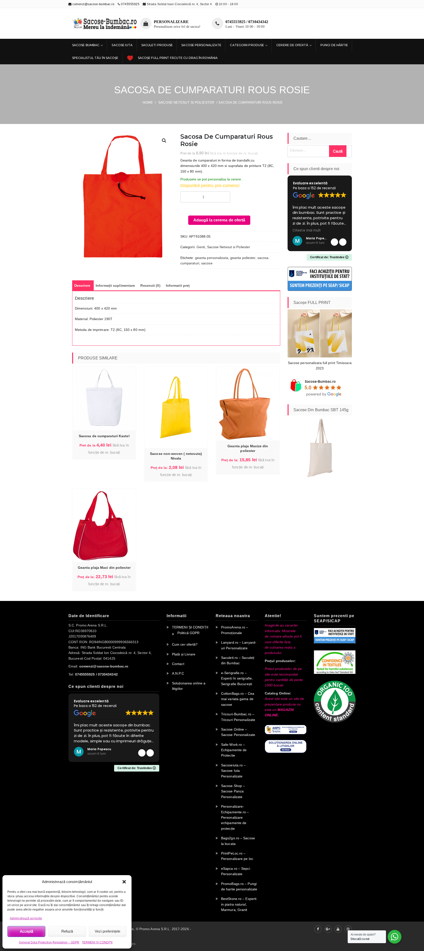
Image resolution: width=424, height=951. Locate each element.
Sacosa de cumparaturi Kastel (104, 436)
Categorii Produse (247, 45)
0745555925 (130, 4)
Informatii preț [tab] (178, 285)
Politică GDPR (188, 633)
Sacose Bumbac (85, 45)
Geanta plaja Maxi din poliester (104, 568)
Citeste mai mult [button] (326, 230)
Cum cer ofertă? (185, 644)
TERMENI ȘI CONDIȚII (97, 942)
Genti (201, 247)
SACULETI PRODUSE (157, 45)
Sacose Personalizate (201, 45)
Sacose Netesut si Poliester (186, 102)
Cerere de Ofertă (292, 45)
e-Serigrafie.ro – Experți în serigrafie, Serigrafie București (237, 678)
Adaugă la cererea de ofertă (219, 220)
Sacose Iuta (122, 45)
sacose (206, 263)
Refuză (67, 931)
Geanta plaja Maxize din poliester (247, 448)
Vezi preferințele (107, 931)
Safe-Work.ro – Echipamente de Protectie (234, 750)
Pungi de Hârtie (334, 45)
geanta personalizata (211, 258)
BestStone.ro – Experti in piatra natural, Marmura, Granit (238, 904)
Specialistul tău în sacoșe (95, 58)
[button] (124, 881)
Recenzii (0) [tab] (150, 285)
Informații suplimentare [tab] (115, 285)
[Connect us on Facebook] (318, 929)
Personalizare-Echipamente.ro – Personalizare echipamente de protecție (235, 817)
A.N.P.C (178, 673)
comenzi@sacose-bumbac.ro (93, 4)
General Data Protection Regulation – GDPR (49, 942)
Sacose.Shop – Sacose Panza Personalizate (233, 791)
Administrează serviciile (26, 918)
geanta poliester (242, 258)
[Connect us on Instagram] (348, 929)
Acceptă (26, 931)
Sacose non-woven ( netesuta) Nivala (176, 456)
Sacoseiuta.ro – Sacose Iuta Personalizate (233, 770)
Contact (178, 664)
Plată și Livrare (184, 654)
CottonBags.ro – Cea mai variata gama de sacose (237, 699)
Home (148, 102)
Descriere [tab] (82, 285)
